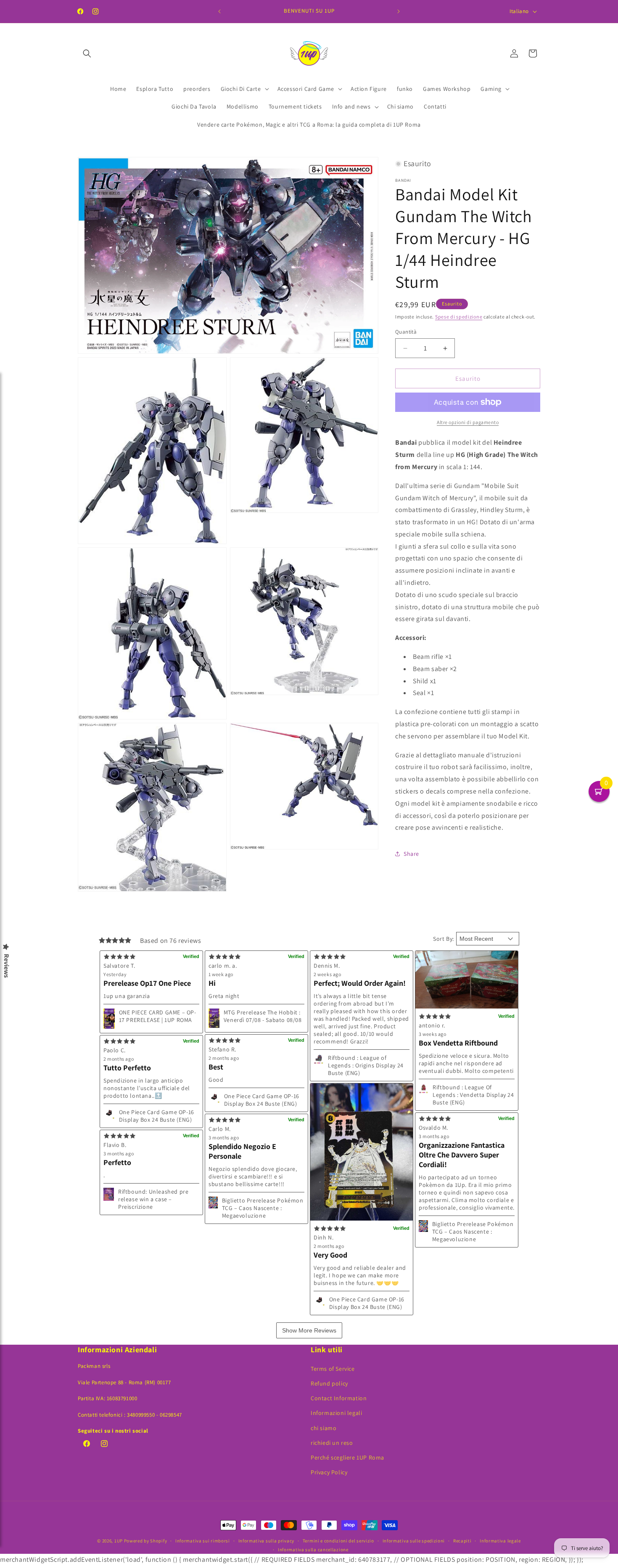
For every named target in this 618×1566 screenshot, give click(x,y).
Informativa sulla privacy (266, 1541)
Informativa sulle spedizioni (414, 1541)
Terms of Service (333, 1368)
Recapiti (462, 1541)
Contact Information (339, 1398)
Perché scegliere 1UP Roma (347, 1457)
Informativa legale (500, 1541)
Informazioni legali (336, 1413)
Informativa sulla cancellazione (313, 1550)
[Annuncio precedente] (219, 11)
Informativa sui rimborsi (202, 1541)
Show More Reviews (309, 1330)
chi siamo (323, 1428)
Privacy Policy (329, 1472)
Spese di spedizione (458, 316)
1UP (118, 1541)
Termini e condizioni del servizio (338, 1541)
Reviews (6, 966)
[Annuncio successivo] (398, 11)
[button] (87, 53)
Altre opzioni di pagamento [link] (468, 422)
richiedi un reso (332, 1443)
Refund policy (329, 1383)
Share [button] (411, 853)
